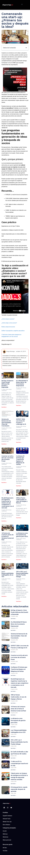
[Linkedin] (4, 807)
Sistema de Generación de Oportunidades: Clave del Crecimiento (6, 422)
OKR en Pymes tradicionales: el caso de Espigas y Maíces (21, 500)
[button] (22, 4)
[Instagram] (7, 807)
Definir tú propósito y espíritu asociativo (13, 330)
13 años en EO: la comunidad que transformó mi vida (19, 763)
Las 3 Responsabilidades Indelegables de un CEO (8, 574)
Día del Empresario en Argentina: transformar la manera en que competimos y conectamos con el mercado (8, 503)
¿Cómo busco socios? (8, 319)
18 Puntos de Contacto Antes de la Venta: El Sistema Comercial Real (8, 536)
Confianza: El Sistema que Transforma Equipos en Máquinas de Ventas (20, 460)
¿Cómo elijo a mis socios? (9, 323)
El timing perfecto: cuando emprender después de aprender (19, 789)
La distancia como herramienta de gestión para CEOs (22, 534)
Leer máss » (13, 618)
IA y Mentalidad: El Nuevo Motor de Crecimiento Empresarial (22, 383)
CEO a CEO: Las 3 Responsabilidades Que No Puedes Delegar (22, 574)
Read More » (4, 407)
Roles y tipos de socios (8, 327)
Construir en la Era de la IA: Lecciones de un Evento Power (7, 458)
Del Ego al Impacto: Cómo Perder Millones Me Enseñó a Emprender (8, 384)
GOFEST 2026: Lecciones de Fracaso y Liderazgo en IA (21, 421)
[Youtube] (11, 807)
